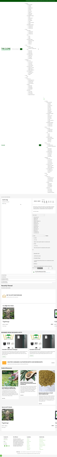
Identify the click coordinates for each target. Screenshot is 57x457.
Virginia (29, 23)
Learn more (3, 398)
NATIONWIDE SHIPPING (49, 122)
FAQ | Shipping (50, 185)
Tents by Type (30, 64)
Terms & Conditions (34, 453)
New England (30, 20)
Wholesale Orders (30, 81)
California (29, 5)
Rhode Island (30, 13)
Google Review (41, 449)
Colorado (49, 104)
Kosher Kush (30, 56)
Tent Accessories (30, 65)
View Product (4, 326)
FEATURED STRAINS (30, 39)
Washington (30, 14)
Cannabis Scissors (30, 72)
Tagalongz (6, 321)
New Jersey (30, 11)
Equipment (46, 157)
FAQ (27, 76)
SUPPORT (28, 84)
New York (29, 10)
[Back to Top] (1, 456)
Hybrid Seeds (50, 150)
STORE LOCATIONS (29, 4)
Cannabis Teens (30, 32)
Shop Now (4, 356)
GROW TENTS (48, 158)
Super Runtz (30, 41)
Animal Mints (30, 58)
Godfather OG (30, 55)
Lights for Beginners (51, 167)
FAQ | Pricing (30, 85)
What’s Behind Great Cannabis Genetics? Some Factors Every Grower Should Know (28, 383)
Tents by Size (30, 63)
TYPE (27, 49)
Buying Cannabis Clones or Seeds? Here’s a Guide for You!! (46, 394)
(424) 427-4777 (6, 439)
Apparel (29, 74)
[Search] (21, 49)
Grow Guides (30, 91)
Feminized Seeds (30, 47)
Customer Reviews (4, 282)
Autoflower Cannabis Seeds (32, 48)
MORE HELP (28, 90)
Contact (46, 175)
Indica (29, 37)
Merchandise (30, 73)
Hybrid (29, 38)
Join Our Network (30, 83)
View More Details (35, 211)
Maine (49, 114)
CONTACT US (48, 176)
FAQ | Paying (49, 184)
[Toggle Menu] (43, 97)
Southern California (31, 22)
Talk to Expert (30, 92)
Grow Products (30, 93)
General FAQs (41, 441)
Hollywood (49, 140)
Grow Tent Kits (50, 159)
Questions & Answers (4, 279)
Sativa (29, 36)
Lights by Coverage (31, 67)
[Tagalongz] (7, 420)
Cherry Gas (49, 141)
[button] (20, 204)
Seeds (26, 45)
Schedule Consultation (42, 445)
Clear (33, 249)
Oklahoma (29, 12)
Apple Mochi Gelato (31, 40)
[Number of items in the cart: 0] (38, 49)
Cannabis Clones (30, 31)
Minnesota (29, 19)
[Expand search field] (40, 145)
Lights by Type (50, 166)
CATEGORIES (29, 30)
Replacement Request (31, 94)
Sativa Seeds (30, 50)
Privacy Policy (38, 453)
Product (47, 235)
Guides (26, 75)
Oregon (29, 21)
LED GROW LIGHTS (29, 66)
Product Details (4, 275)
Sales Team (5, 442)
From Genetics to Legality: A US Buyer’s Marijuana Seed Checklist (9, 388)
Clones (26, 29)
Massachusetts (50, 105)
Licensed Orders (30, 82)
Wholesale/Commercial (42, 440)
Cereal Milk (30, 57)
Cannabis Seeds (30, 28)
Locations (26, 3)
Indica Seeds (50, 149)
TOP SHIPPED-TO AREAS (49, 113)
